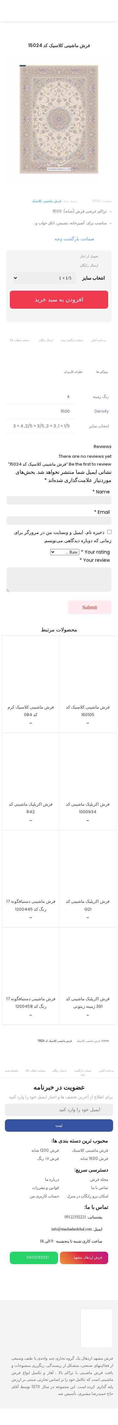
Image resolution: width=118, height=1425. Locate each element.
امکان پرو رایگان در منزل (87, 1196)
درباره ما (52, 1179)
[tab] (102, 367)
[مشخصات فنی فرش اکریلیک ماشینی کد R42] (31, 766)
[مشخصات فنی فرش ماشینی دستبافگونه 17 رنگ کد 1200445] (31, 863)
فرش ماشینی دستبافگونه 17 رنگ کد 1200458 (30, 1002)
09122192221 (75, 1217)
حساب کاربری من (44, 1196)
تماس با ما (99, 1187)
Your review (95, 560)
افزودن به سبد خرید (59, 299)
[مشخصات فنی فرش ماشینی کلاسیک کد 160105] (88, 669)
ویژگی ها (102, 372)
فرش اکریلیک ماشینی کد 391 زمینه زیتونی (87, 1002)
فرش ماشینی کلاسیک (88, 1041)
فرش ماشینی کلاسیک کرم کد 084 (31, 711)
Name (101, 492)
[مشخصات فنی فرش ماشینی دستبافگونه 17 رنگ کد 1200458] (31, 960)
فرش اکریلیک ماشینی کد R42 (30, 808)
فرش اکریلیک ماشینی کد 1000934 (87, 808)
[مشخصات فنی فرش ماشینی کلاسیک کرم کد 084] (31, 669)
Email (102, 512)
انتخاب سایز (93, 278)
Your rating (95, 552)
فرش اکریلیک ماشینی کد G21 (87, 905)
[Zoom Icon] (104, 175)
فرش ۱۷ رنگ (48, 1158)
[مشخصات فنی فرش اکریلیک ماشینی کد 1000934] (88, 766)
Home (105, 1041)
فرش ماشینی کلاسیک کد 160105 (87, 711)
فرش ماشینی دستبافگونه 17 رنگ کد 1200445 (30, 905)
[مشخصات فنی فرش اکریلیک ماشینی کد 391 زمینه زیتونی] (88, 960)
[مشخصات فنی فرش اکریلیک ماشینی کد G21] (88, 863)
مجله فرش (99, 1179)
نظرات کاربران (73, 372)
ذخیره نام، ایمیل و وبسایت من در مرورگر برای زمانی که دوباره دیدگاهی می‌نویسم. (62, 536)
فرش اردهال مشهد (87, 1257)
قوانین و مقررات (45, 1187)
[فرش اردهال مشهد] (59, 10)
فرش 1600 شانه (94, 1158)
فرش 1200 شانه (45, 1150)
